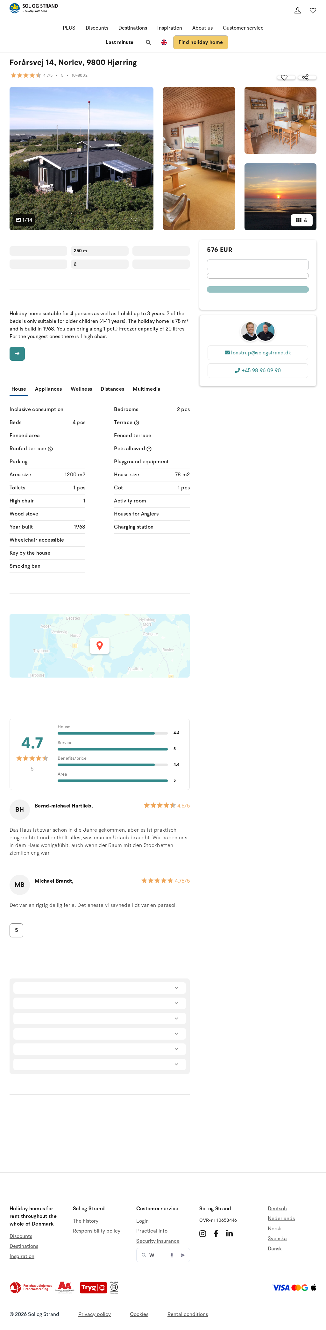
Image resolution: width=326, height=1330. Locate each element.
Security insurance (158, 1241)
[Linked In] (229, 1233)
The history (85, 1221)
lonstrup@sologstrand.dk (261, 352)
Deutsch (277, 1209)
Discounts (97, 28)
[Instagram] (202, 1233)
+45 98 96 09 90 (261, 370)
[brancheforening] (31, 1292)
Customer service (243, 28)
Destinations (132, 28)
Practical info (151, 1230)
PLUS (69, 28)
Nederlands (281, 1218)
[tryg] (95, 1292)
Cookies (139, 1314)
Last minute (119, 42)
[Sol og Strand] (34, 9)
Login (142, 1221)
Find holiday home (201, 42)
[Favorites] (313, 10)
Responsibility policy (96, 1230)
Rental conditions (187, 1314)
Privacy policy (94, 1314)
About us (202, 28)
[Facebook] (216, 1233)
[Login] (297, 10)
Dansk (275, 1248)
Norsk (274, 1228)
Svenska (277, 1238)
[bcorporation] (115, 1292)
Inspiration (169, 28)
